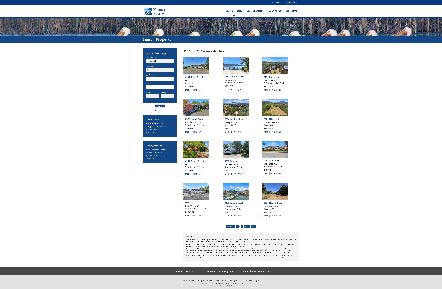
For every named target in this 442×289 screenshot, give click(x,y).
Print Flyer (197, 89)
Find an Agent (274, 10)
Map (187, 89)
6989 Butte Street (194, 77)
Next (253, 226)
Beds (148, 92)
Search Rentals (254, 10)
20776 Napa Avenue (195, 119)
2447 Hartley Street (234, 119)
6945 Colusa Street (194, 161)
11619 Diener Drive (273, 119)
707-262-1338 (278, 2)
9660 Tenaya (191, 202)
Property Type (151, 57)
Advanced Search (160, 111)
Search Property (234, 10)
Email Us (150, 132)
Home (186, 280)
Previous (230, 226)
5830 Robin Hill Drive (235, 76)
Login (292, 2)
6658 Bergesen (232, 161)
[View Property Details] (196, 66)
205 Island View (271, 160)
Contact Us (291, 10)
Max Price (149, 83)
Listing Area (150, 66)
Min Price (149, 75)
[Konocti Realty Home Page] (155, 11)
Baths (163, 92)
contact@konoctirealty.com (255, 271)
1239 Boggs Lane (272, 77)
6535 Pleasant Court (274, 202)
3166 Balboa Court (234, 202)
